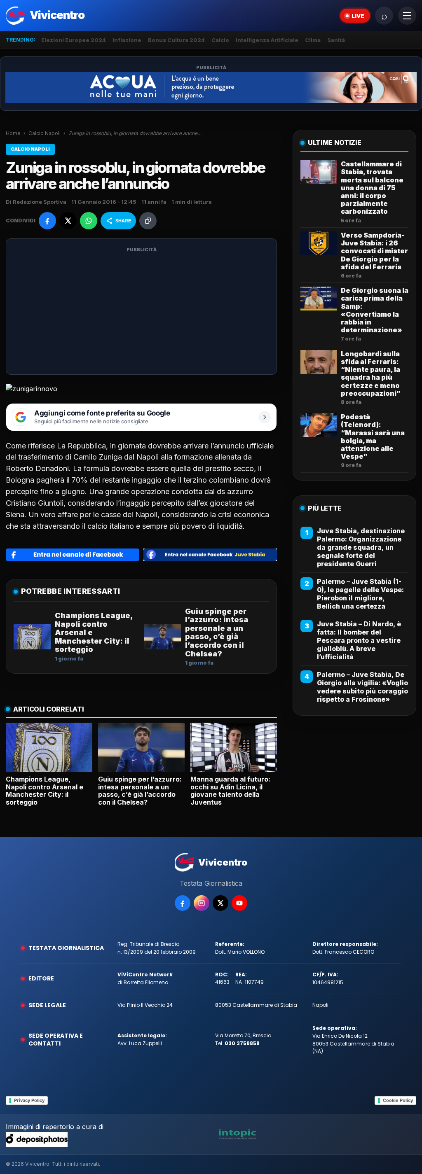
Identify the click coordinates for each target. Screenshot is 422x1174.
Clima (313, 40)
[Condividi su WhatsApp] (88, 220)
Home (13, 133)
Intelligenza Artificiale (267, 40)
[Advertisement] (141, 311)
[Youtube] (239, 903)
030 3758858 (242, 1043)
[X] (220, 903)
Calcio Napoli (44, 133)
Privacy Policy (29, 1100)
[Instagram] (201, 903)
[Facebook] (182, 903)
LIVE (358, 15)
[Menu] (407, 16)
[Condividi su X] (68, 220)
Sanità (336, 40)
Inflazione (127, 40)
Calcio (220, 40)
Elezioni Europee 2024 (73, 40)
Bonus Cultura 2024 (176, 40)
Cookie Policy (398, 1100)
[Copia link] (148, 220)
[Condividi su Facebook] (47, 220)
